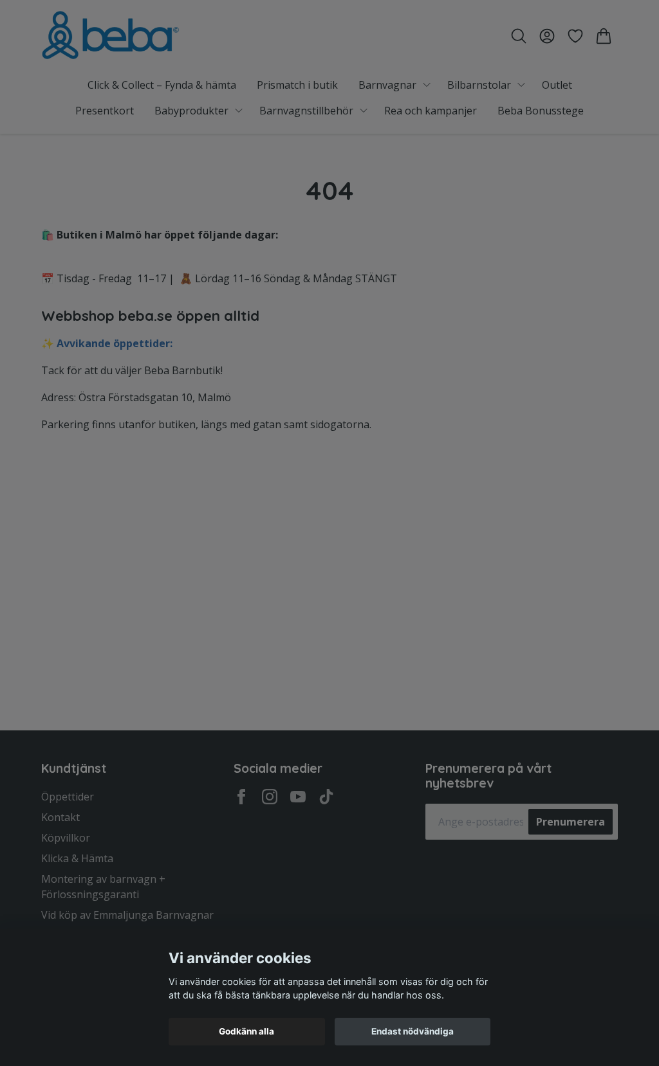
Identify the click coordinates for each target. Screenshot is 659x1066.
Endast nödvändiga (412, 1031)
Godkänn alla (246, 1031)
